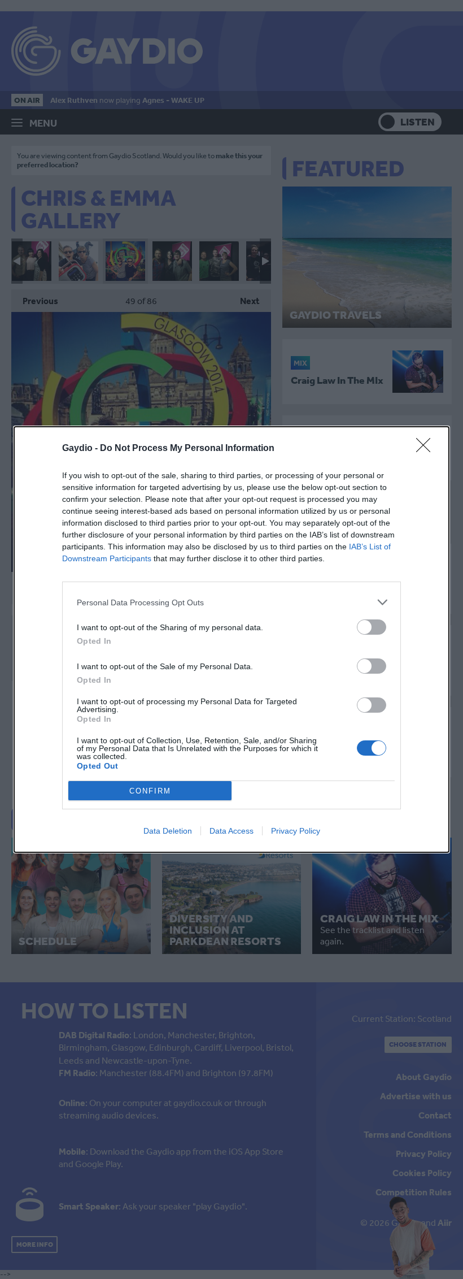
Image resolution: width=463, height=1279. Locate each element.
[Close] (427, 448)
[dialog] (231, 639)
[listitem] (231, 602)
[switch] (371, 627)
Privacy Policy (295, 830)
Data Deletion (167, 830)
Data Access (231, 830)
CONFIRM (150, 791)
